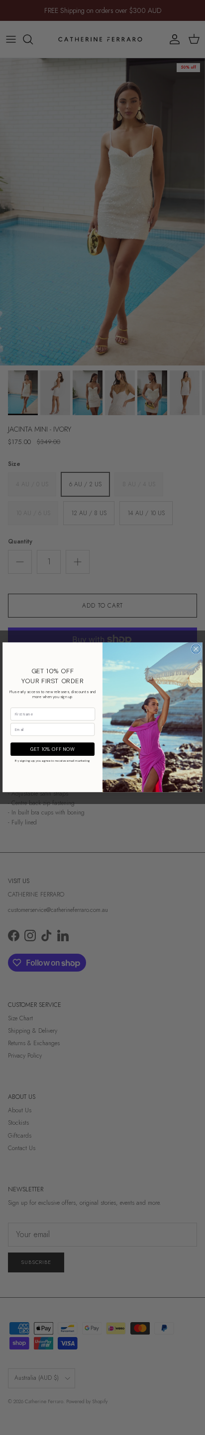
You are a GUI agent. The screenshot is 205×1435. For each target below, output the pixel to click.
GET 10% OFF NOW (52, 749)
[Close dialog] (196, 648)
